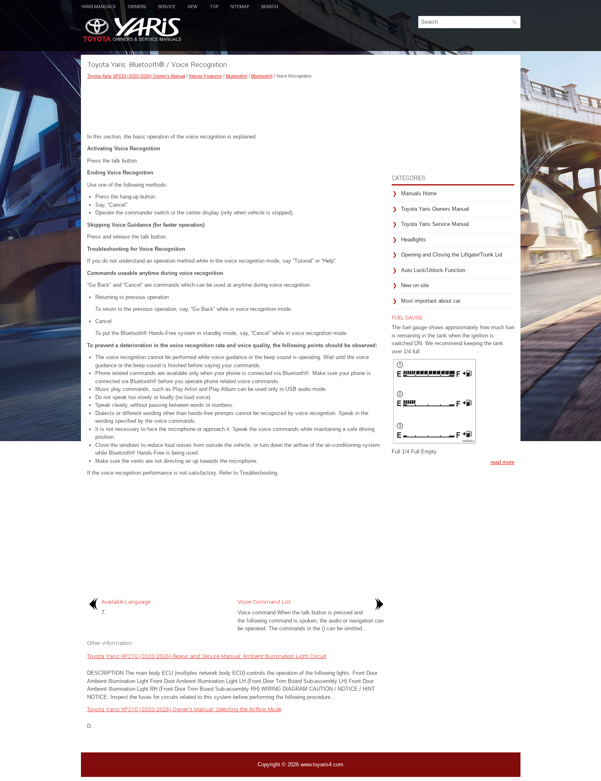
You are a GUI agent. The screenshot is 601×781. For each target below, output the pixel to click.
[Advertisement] (236, 104)
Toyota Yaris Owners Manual (435, 209)
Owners (137, 7)
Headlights (413, 240)
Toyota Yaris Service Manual (435, 224)
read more (502, 462)
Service (166, 7)
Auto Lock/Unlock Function (433, 270)
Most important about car (430, 301)
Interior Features (205, 76)
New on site (415, 285)
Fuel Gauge (407, 317)
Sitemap (240, 7)
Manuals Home (419, 193)
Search (269, 7)
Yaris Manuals (98, 7)
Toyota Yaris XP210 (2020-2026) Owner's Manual (136, 76)
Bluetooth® (236, 76)
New (192, 7)
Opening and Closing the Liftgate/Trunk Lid (451, 255)
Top (214, 7)
